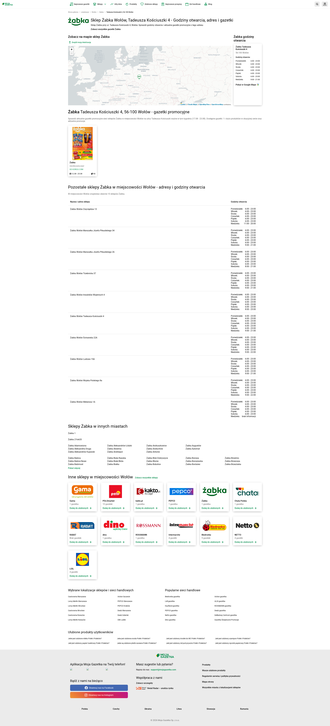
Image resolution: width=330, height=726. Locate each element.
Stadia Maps (192, 104)
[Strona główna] (7, 4)
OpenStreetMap (217, 104)
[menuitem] (80, 4)
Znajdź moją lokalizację (81, 42)
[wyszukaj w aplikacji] (317, 4)
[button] (140, 78)
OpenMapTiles (204, 104)
